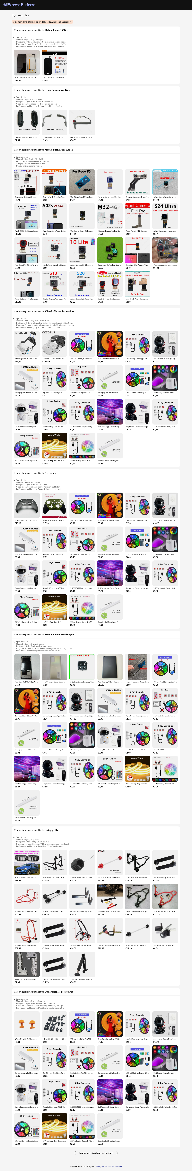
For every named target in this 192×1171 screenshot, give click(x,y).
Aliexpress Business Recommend (109, 1166)
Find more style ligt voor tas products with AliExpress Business (41, 22)
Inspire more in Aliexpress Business (96, 1153)
